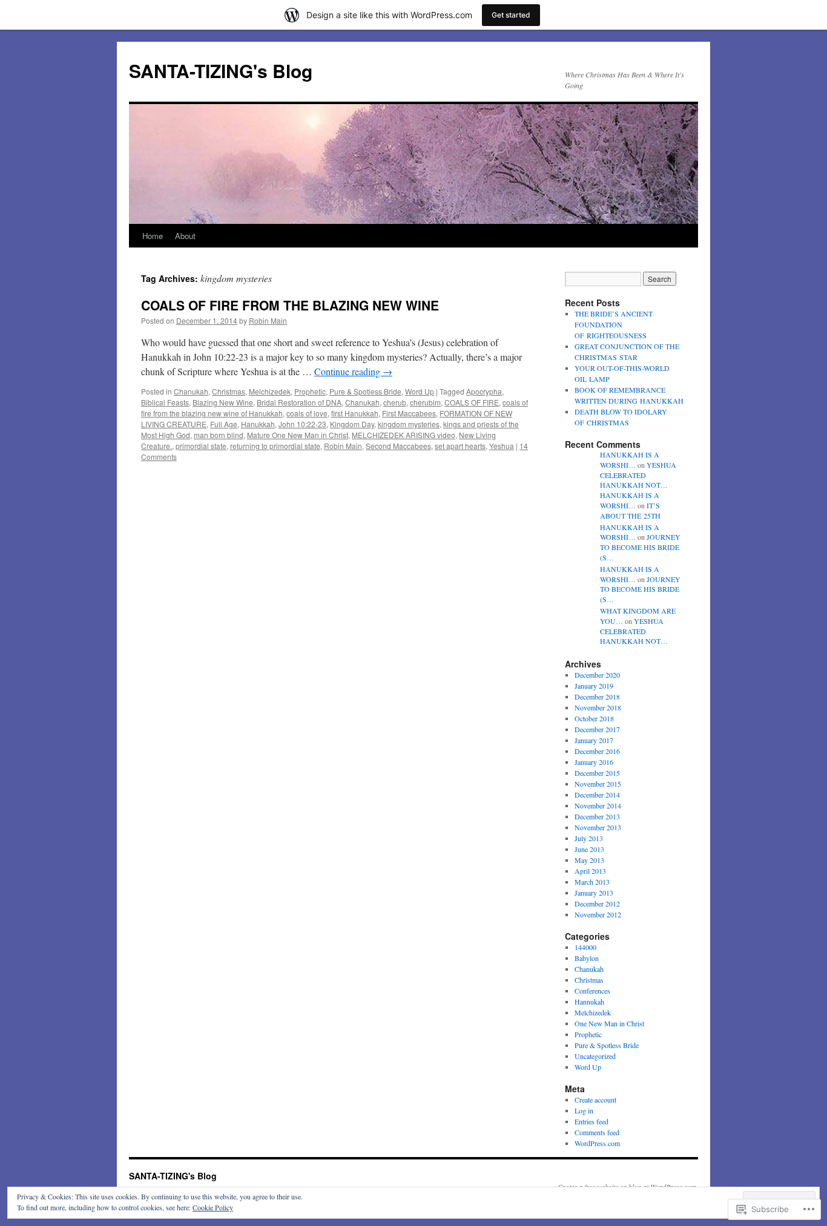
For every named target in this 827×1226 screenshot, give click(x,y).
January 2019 (594, 685)
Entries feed (591, 1121)
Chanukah (191, 391)
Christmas (228, 391)
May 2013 (589, 860)
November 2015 (598, 783)
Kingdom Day (352, 424)
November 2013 (598, 827)
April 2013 (590, 871)
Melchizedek (270, 391)
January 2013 (594, 892)
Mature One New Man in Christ (297, 435)
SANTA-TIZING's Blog (220, 70)
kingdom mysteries (409, 424)
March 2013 (592, 882)
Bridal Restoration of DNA (299, 402)
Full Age (223, 424)
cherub (394, 402)
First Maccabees (409, 413)
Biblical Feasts (165, 402)
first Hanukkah (354, 413)
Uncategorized (595, 1056)
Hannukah (589, 1001)
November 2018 (598, 707)
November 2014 (598, 805)
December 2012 (597, 903)
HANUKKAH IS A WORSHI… (629, 460)
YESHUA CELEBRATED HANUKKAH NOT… (638, 475)
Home (152, 235)
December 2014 (597, 794)
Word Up (419, 391)
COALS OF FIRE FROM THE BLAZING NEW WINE (290, 305)
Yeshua (501, 446)
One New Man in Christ (609, 1023)
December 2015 (597, 773)
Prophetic (310, 391)
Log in (584, 1110)
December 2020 (597, 675)
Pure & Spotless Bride (365, 391)
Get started (511, 14)
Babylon (587, 958)
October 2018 (594, 718)
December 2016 (597, 751)
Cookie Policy (213, 1207)
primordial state (201, 446)
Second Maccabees (398, 446)
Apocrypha (484, 391)
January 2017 (594, 740)
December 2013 (597, 816)
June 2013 (589, 849)
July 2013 (589, 838)
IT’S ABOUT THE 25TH (630, 510)
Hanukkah (258, 424)
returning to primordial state (275, 446)
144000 (585, 947)
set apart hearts (460, 446)
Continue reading (353, 371)
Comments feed (597, 1132)
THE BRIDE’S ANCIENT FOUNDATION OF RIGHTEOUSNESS (614, 324)
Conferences (592, 990)
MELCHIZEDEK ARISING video (403, 435)
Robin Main (268, 320)
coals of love (307, 413)
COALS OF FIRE (471, 402)
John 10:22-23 (302, 424)
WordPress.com (597, 1143)
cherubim (425, 402)
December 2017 (597, 729)
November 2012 (598, 914)
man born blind (218, 435)
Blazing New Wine (223, 402)
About (185, 235)
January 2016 (594, 762)
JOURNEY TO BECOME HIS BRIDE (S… (640, 547)
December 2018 (597, 696)
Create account (595, 1099)
